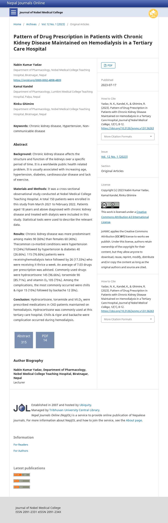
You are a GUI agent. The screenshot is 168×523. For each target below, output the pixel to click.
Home (17, 24)
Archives (31, 24)
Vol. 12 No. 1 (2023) (53, 24)
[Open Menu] (13, 12)
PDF (109, 65)
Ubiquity (85, 405)
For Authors (21, 451)
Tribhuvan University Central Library (74, 410)
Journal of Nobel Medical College (41, 12)
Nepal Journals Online (26, 2)
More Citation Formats (118, 136)
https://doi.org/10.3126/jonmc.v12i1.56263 (127, 128)
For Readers (21, 444)
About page (134, 420)
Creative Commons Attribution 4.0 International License (125, 217)
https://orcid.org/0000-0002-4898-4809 (37, 80)
